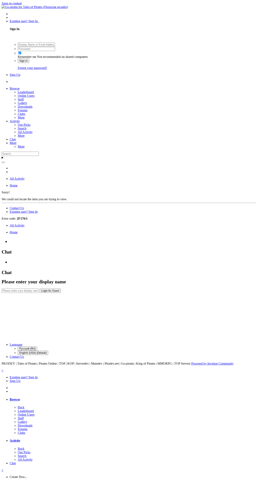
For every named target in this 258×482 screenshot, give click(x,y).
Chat (13, 139)
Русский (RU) (27, 348)
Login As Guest (50, 290)
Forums (22, 110)
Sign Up (15, 74)
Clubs (21, 114)
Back (21, 407)
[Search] (3, 162)
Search (22, 128)
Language (16, 344)
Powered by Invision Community (212, 363)
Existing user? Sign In (24, 21)
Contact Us (17, 208)
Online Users (26, 95)
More (21, 117)
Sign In (23, 60)
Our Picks (24, 124)
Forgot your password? (32, 68)
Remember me (27, 56)
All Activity (25, 132)
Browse (15, 88)
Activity (15, 121)
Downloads (25, 106)
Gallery (22, 103)
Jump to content (12, 3)
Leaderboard (26, 92)
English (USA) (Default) (33, 352)
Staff (21, 99)
